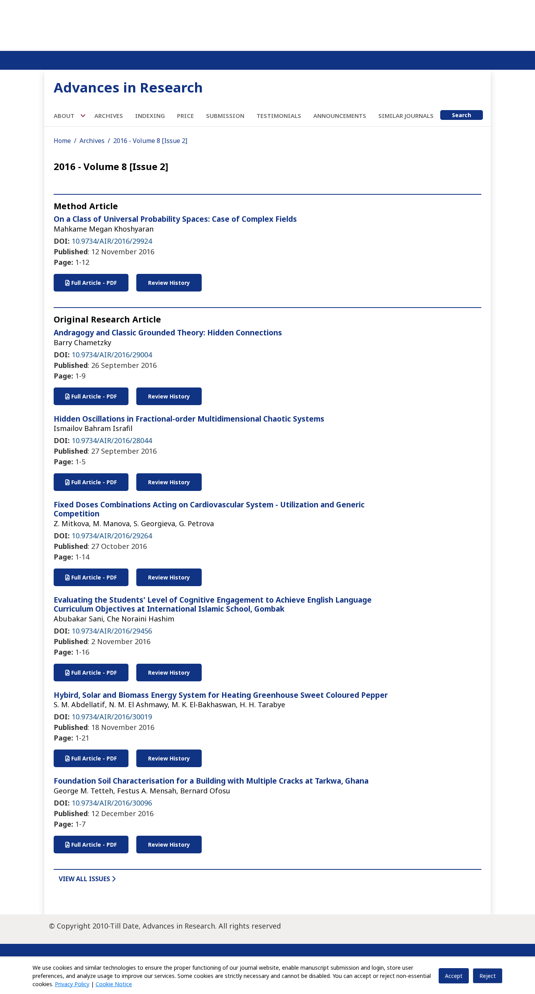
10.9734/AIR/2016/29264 (112, 535)
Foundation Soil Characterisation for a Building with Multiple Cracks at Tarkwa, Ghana (211, 781)
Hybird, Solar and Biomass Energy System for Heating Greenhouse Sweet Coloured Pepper (221, 695)
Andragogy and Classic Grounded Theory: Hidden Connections (168, 333)
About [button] (65, 115)
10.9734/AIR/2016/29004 (112, 354)
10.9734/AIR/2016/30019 (112, 716)
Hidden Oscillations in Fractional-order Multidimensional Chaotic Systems (189, 419)
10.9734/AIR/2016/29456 (112, 631)
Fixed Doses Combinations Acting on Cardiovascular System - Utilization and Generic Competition (209, 509)
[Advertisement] (267, 23)
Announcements (339, 115)
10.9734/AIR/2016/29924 (112, 241)
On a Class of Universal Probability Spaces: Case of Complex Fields (175, 219)
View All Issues (85, 879)
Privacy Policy (72, 984)
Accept (454, 976)
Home (62, 140)
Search (461, 115)
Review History (169, 282)
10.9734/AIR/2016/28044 (112, 440)
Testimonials (279, 115)
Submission (225, 115)
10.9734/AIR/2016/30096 (112, 803)
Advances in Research (128, 87)
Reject (487, 976)
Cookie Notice (114, 984)
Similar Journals (406, 115)
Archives (108, 115)
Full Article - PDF (93, 282)
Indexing (150, 115)
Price (185, 115)
